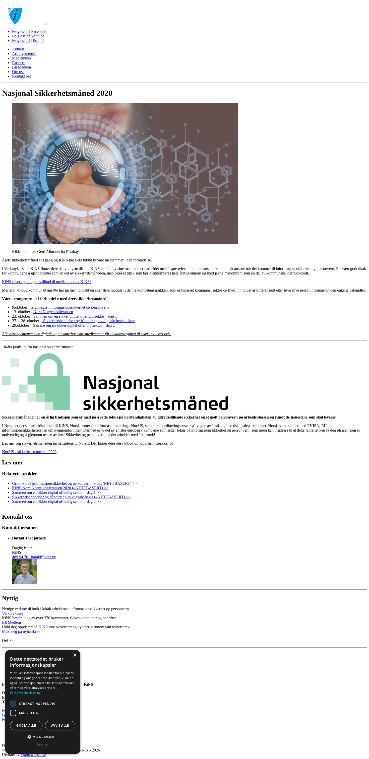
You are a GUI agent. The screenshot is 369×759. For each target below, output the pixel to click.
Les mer (43, 744)
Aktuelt (18, 49)
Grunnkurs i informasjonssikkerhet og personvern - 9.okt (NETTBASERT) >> (74, 483)
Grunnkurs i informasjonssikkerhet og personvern (69, 307)
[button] (42, 736)
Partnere (18, 62)
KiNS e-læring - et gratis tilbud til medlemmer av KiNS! (46, 282)
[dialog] (42, 702)
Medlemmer (21, 58)
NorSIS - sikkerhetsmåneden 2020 (29, 452)
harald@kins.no (43, 557)
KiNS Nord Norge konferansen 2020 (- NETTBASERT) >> (60, 488)
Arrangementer (24, 53)
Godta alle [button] (26, 725)
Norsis (84, 443)
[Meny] (46, 24)
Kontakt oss (21, 76)
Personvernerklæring (25, 693)
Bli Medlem (21, 67)
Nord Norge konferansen (53, 312)
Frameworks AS (33, 754)
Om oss (18, 72)
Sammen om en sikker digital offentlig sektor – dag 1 (75, 316)
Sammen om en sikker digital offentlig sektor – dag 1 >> (56, 492)
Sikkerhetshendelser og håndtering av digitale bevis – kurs (88, 321)
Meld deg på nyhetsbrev (21, 631)
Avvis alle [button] (60, 725)
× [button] (75, 655)
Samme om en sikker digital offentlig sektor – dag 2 (74, 325)
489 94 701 (21, 557)
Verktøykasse (12, 613)
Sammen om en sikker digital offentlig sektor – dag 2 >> (56, 501)
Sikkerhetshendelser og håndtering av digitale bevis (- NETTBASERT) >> (71, 497)
